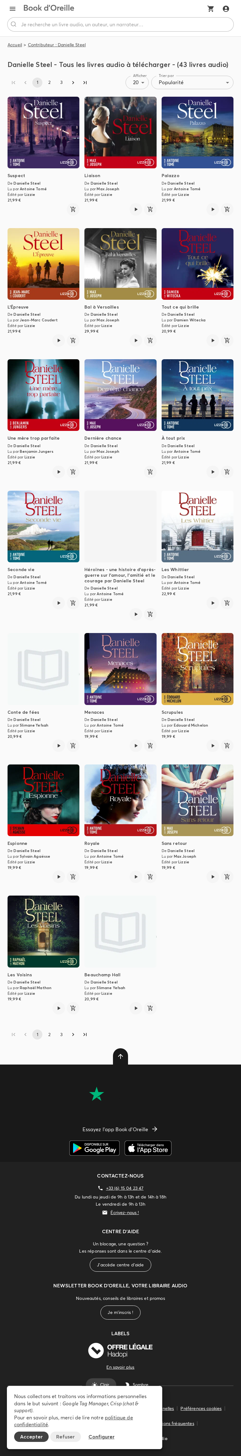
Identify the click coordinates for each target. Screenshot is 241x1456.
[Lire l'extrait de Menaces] (136, 745)
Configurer (101, 1436)
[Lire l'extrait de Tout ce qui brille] (212, 340)
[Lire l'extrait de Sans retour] (212, 877)
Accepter (31, 1436)
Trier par (166, 75)
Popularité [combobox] (171, 82)
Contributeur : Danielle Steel (57, 45)
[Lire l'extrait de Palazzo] (212, 209)
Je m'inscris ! (120, 1312)
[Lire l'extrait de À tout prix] (212, 472)
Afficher (140, 75)
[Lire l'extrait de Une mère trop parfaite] (58, 472)
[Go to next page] (73, 83)
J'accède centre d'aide (120, 1265)
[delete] (120, 1056)
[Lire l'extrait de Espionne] (58, 877)
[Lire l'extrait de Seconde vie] (58, 603)
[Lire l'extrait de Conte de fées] (58, 745)
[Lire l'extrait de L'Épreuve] (58, 340)
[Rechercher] (14, 24)
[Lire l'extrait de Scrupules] (212, 745)
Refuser (65, 1436)
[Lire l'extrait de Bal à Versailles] (136, 340)
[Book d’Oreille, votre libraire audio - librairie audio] (49, 9)
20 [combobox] (136, 82)
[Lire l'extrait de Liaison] (136, 209)
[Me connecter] (225, 8)
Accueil (15, 45)
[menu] (12, 8)
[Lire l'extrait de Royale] (136, 877)
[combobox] (120, 24)
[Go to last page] (85, 83)
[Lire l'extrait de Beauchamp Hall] (136, 1008)
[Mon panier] (210, 8)
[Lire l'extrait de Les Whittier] (212, 603)
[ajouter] (73, 209)
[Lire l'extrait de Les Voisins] (58, 1008)
